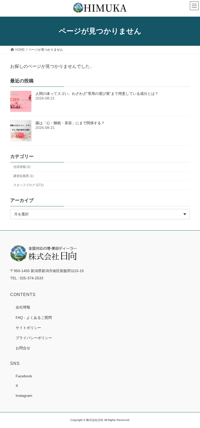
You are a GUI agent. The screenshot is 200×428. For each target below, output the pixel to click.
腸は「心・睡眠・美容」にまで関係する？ (70, 123)
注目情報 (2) (21, 167)
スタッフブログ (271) (28, 185)
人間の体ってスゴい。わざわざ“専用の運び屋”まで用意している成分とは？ (96, 93)
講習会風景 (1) (23, 176)
